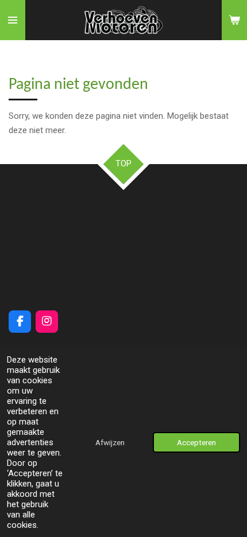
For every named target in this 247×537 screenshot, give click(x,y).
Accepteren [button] (196, 442)
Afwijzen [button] (110, 442)
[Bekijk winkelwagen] (234, 20)
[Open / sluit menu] (12, 20)
